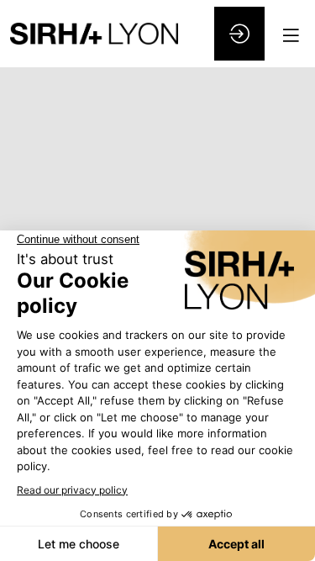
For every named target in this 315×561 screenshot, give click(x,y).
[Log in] (239, 34)
